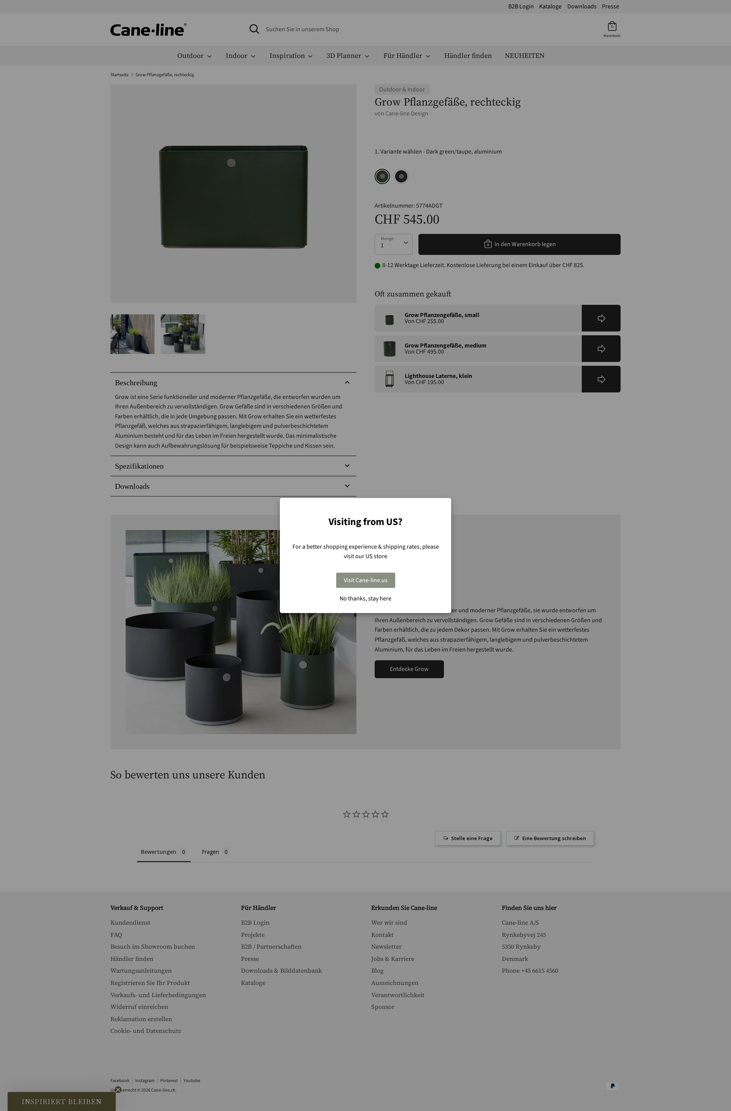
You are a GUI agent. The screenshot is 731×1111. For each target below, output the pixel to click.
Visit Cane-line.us (366, 580)
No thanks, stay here (365, 599)
